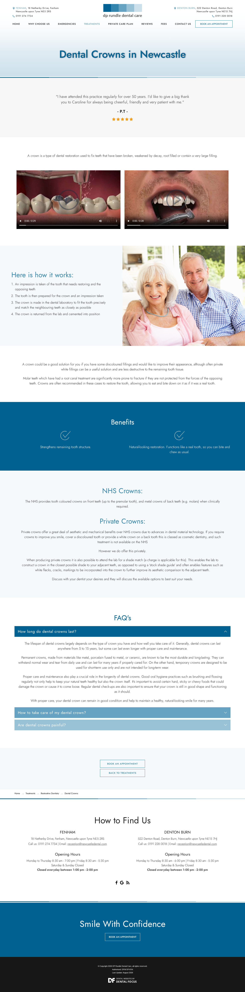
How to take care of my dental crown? (52, 712)
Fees (164, 24)
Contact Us (183, 24)
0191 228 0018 (223, 16)
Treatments (92, 24)
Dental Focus (126, 981)
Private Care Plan (120, 24)
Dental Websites (124, 978)
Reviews (147, 24)
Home (16, 24)
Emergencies (67, 24)
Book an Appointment (214, 24)
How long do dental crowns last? (47, 631)
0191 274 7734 (24, 16)
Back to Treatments (122, 773)
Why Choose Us (39, 24)
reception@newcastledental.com (87, 844)
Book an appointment (122, 937)
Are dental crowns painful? (42, 725)
